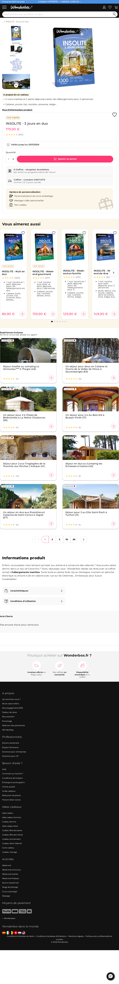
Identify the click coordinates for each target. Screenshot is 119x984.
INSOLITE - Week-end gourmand (43, 273)
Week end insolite (10, 874)
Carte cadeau (8, 848)
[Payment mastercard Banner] (29, 913)
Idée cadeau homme (11, 817)
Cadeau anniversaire (11, 839)
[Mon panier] (116, 7)
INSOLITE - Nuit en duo (13, 273)
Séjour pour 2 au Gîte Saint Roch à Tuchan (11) (86, 513)
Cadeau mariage (9, 852)
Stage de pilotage (10, 887)
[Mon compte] (104, 7)
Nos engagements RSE (12, 708)
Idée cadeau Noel (10, 826)
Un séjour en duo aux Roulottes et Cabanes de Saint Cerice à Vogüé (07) (24, 515)
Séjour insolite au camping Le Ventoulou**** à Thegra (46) (21, 367)
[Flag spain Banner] (4, 933)
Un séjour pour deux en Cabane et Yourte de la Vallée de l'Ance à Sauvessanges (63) (86, 369)
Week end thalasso (10, 878)
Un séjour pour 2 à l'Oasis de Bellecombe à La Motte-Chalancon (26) (24, 417)
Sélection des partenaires (13, 725)
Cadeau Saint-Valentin (12, 843)
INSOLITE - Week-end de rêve (104, 272)
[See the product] (22, 314)
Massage (6, 896)
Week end (6, 865)
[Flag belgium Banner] (11, 933)
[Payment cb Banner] (15, 913)
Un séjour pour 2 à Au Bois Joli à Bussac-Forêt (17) (84, 416)
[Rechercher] (114, 14)
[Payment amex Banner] (22, 913)
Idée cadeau (7, 813)
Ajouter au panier (67, 159)
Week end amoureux (11, 870)
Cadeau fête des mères (12, 835)
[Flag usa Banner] (23, 933)
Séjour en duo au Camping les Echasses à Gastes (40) (83, 465)
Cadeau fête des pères (12, 830)
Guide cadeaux (8, 791)
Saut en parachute (10, 883)
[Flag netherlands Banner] (19, 933)
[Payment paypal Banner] (6, 913)
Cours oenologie (9, 891)
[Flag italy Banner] (7, 933)
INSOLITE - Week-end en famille (74, 272)
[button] (36, 55)
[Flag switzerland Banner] (15, 933)
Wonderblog (7, 730)
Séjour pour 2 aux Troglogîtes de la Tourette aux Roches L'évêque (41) (24, 465)
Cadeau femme (9, 822)
